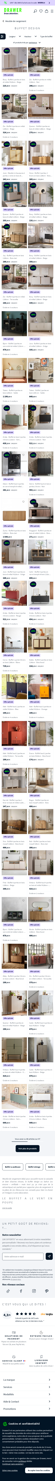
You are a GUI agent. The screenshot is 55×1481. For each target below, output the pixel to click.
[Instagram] (34, 1290)
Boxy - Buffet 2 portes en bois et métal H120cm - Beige (14, 80)
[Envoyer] (49, 1256)
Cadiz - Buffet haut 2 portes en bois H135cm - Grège (40, 1024)
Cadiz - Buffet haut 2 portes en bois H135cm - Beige (40, 1071)
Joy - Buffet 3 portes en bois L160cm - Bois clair (13, 256)
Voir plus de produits (27, 1148)
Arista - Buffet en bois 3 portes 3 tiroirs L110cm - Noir (40, 438)
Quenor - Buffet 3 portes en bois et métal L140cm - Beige (13, 215)
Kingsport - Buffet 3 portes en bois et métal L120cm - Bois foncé (40, 533)
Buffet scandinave (12, 1167)
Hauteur (27, 36)
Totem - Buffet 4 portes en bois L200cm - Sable (12, 391)
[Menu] (52, 11)
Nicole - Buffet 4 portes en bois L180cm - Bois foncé (40, 930)
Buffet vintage (34, 1167)
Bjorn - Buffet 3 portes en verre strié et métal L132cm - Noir (13, 346)
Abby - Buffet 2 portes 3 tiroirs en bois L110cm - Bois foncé (14, 977)
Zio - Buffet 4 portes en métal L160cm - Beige (14, 127)
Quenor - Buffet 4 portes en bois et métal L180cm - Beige (40, 127)
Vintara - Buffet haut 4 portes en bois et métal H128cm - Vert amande (14, 1072)
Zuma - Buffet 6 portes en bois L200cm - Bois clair (14, 531)
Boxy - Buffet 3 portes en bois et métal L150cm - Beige (40, 256)
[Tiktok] (8, 1290)
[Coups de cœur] (41, 11)
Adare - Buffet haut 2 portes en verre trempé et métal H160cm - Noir (13, 486)
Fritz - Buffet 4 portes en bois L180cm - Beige (14, 883)
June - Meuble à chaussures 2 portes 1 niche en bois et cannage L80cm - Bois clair (14, 175)
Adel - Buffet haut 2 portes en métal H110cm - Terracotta (14, 754)
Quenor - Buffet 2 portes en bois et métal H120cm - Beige (14, 1024)
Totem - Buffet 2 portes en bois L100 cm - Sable (39, 391)
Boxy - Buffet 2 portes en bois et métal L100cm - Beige (40, 215)
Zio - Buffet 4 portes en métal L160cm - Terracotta (14, 298)
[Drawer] (12, 11)
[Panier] (46, 11)
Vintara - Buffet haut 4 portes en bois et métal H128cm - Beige (40, 885)
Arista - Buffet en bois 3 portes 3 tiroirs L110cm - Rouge (14, 614)
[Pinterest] (46, 1290)
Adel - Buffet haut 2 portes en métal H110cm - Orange (40, 707)
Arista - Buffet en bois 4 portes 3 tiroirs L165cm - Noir (40, 614)
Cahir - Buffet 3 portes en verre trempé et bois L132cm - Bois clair (40, 574)
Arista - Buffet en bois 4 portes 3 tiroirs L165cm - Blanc (40, 1117)
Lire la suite (7, 1208)
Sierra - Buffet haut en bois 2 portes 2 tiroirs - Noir (40, 485)
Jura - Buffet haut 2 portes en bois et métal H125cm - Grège (14, 573)
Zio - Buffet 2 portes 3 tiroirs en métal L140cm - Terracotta (40, 977)
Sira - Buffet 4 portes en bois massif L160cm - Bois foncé (13, 842)
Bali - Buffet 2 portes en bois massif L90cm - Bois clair (39, 842)
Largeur (12, 36)
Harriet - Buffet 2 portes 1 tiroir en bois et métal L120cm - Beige (14, 803)
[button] (27, 39)
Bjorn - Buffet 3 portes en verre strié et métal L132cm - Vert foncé (13, 932)
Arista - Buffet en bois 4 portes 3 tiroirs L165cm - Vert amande (14, 1119)
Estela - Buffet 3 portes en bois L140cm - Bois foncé (40, 661)
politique (22, 1461)
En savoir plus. (16, 1279)
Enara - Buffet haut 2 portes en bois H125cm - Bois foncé (39, 754)
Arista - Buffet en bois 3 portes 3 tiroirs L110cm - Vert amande (14, 439)
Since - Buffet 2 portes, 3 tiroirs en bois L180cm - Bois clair (39, 175)
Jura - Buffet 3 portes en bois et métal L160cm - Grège (40, 344)
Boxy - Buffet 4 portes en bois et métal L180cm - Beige (40, 298)
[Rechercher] (35, 11)
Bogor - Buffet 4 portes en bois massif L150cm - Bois (39, 801)
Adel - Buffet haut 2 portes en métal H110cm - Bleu (14, 707)
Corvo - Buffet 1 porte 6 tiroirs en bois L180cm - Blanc (14, 661)
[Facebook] (21, 1290)
